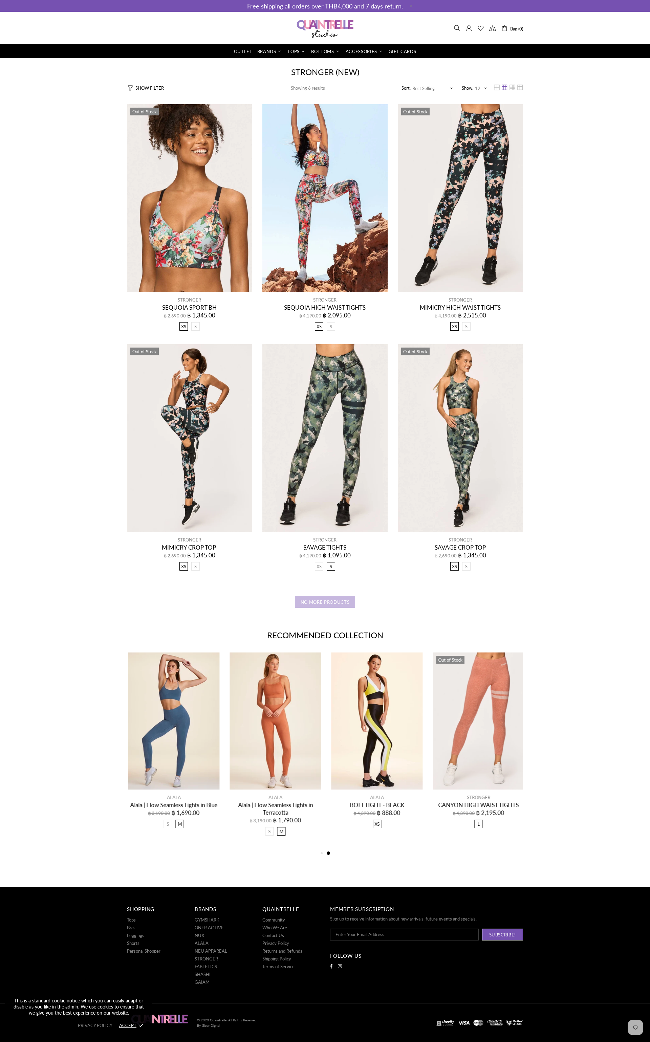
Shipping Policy (276, 958)
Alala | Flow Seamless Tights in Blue (172, 804)
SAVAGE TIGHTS (324, 547)
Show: (467, 88)
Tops (131, 920)
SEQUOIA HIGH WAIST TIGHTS (325, 307)
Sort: (406, 88)
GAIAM (202, 982)
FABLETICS (206, 966)
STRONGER (189, 300)
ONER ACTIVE (209, 927)
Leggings (135, 935)
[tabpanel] (376, 747)
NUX (199, 935)
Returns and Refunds (282, 951)
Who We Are (274, 927)
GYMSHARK (207, 920)
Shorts (133, 943)
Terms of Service (278, 966)
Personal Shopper (143, 951)
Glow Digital (211, 1025)
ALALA (173, 797)
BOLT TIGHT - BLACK (376, 804)
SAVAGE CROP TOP (460, 547)
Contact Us (273, 935)
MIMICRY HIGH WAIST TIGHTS (460, 307)
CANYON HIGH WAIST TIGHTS (477, 804)
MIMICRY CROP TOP (189, 547)
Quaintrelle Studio (325, 28)
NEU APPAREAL (211, 951)
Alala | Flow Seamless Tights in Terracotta (274, 808)
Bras (131, 927)
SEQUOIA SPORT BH (189, 307)
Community (273, 920)
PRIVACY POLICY (95, 1025)
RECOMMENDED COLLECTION (325, 635)
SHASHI (203, 974)
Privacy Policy (275, 943)
